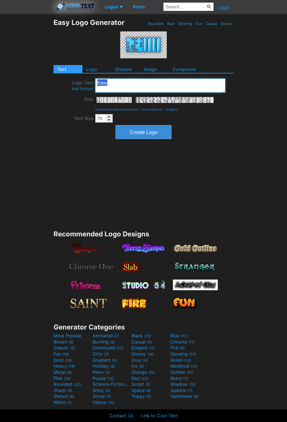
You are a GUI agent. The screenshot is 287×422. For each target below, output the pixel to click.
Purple (103, 378)
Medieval (184, 366)
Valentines (184, 396)
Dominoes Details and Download (116, 109)
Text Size (83, 118)
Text (61, 69)
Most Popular (68, 335)
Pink (62, 378)
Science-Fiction (111, 384)
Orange (143, 372)
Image (150, 69)
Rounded (156, 23)
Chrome (182, 342)
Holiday (103, 366)
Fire (177, 347)
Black (141, 335)
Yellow (103, 402)
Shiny (101, 390)
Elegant (143, 347)
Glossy (226, 23)
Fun (199, 23)
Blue (171, 23)
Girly (100, 354)
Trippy (141, 396)
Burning (103, 342)
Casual (211, 23)
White (63, 402)
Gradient (104, 360)
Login (224, 7)
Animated (105, 335)
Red (139, 378)
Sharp (63, 390)
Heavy (64, 366)
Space (141, 390)
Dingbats (171, 109)
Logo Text (82, 85)
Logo (91, 69)
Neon (101, 372)
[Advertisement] (26, 102)
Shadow (123, 69)
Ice (137, 366)
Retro (179, 378)
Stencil (64, 396)
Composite (184, 69)
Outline (181, 372)
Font (88, 99)
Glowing (185, 23)
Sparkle (181, 390)
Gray (139, 360)
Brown (63, 342)
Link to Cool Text (159, 415)
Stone (101, 396)
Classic (64, 347)
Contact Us (121, 415)
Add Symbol (82, 88)
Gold (63, 360)
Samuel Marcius (152, 109)
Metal (63, 372)
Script (141, 384)
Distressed (108, 347)
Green (180, 360)
